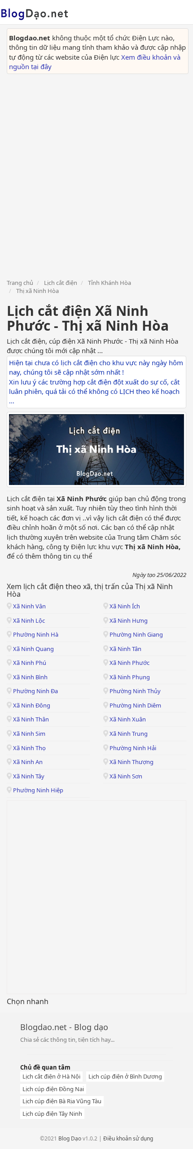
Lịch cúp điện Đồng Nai (53, 1089)
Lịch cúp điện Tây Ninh (52, 1114)
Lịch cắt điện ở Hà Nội (51, 1076)
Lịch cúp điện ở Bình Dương (125, 1076)
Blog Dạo (69, 1138)
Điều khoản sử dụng (128, 1138)
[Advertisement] (96, 175)
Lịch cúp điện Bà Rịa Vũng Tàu (61, 1101)
